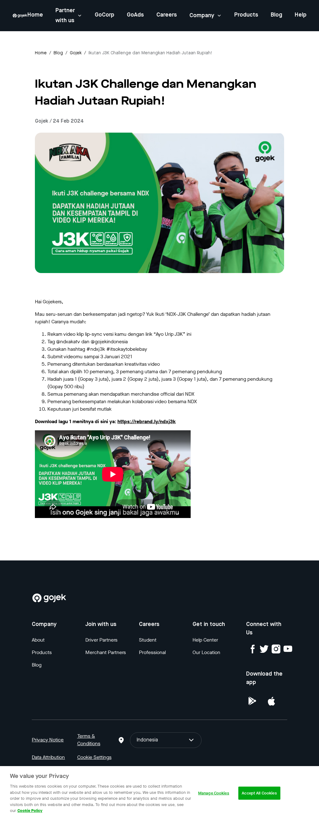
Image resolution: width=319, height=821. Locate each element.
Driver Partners (101, 640)
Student (147, 640)
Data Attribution (48, 757)
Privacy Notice (48, 739)
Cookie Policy (29, 810)
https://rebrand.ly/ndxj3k (146, 421)
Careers (166, 15)
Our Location (206, 652)
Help (301, 15)
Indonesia (147, 740)
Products (246, 15)
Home (35, 15)
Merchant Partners (105, 652)
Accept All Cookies (259, 793)
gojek (76, 53)
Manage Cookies (213, 793)
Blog (276, 15)
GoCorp (104, 15)
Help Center (205, 640)
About (38, 640)
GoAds (135, 15)
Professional (152, 652)
